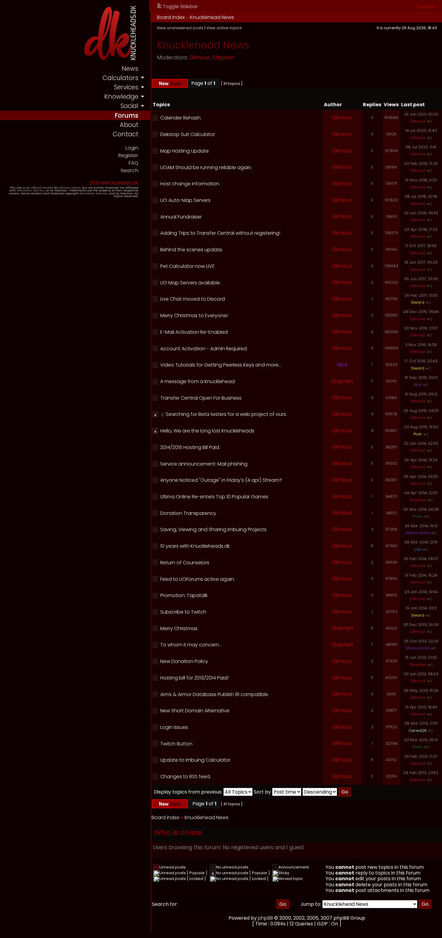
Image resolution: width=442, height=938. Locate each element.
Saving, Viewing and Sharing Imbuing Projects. (213, 529)
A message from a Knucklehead (197, 381)
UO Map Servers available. (190, 282)
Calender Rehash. (180, 117)
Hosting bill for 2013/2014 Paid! (194, 677)
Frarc (418, 516)
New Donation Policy (184, 661)
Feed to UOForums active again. (197, 579)
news (130, 68)
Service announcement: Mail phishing (203, 463)
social (129, 105)
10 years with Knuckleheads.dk (195, 546)
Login (131, 147)
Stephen (223, 57)
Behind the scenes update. (191, 249)
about (129, 124)
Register (128, 155)
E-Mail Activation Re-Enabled (194, 332)
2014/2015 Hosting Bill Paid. (190, 447)
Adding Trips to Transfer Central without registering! (220, 233)
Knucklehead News (212, 17)
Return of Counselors (184, 562)
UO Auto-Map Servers (185, 200)
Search (129, 170)
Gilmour (199, 57)
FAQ (133, 162)
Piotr (417, 434)
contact (125, 134)
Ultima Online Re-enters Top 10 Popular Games (214, 496)
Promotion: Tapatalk (183, 595)
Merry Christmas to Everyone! (194, 315)
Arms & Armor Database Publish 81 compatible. (214, 694)
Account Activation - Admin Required (203, 348)
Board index (171, 17)
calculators (120, 77)
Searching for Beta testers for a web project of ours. (226, 414)
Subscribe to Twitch (183, 611)
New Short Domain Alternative (194, 710)
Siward (417, 302)
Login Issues (174, 727)
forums (126, 115)
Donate (426, 6)
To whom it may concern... (191, 644)
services (126, 87)
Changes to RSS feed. (185, 776)
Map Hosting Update (184, 150)
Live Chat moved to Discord (192, 299)
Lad (417, 549)
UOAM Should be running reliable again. (206, 167)
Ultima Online (70, 188)
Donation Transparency (188, 513)
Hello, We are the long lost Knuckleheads (207, 430)
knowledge (121, 96)
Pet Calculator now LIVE (187, 266)
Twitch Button (176, 743)
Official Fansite (42, 188)
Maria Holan (418, 532)
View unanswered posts (180, 27)
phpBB (265, 918)
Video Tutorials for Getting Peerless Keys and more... (220, 364)
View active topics (224, 27)
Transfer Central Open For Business (200, 398)
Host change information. (190, 183)
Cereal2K (418, 730)
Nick (342, 364)
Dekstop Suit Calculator (187, 134)
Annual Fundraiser (181, 216)
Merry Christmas (179, 628)
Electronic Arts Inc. (31, 190)
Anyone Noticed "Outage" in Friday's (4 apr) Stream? (221, 480)
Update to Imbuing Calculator (195, 760)
